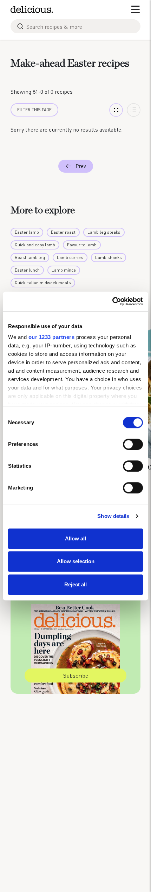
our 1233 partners (51, 337)
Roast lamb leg (30, 257)
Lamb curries (70, 257)
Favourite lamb (82, 244)
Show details (113, 516)
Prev (81, 165)
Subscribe (75, 675)
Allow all (75, 538)
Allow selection (75, 561)
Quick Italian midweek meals (43, 282)
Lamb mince (64, 270)
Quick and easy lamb (35, 244)
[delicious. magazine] (32, 9)
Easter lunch (27, 270)
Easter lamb (27, 232)
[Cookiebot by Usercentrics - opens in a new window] (112, 301)
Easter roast (63, 232)
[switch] (133, 444)
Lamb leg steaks (103, 232)
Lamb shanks (108, 257)
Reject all (75, 584)
